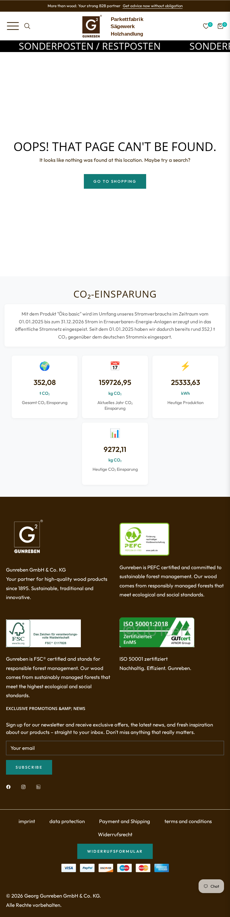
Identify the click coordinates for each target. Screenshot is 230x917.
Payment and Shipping (124, 821)
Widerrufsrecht (115, 834)
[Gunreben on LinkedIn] (40, 786)
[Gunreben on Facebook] (10, 786)
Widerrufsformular (115, 851)
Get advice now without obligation (153, 5)
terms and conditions (188, 821)
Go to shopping (114, 181)
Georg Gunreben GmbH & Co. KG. (62, 895)
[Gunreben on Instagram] (25, 786)
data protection (67, 821)
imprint (27, 821)
